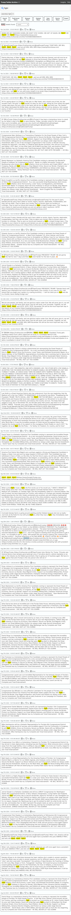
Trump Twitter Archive (10, 2)
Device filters (58, 19)
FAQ (68, 2)
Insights (63, 2)
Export (66, 18)
